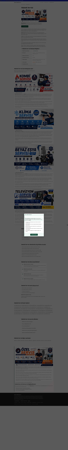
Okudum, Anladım (34, 234)
